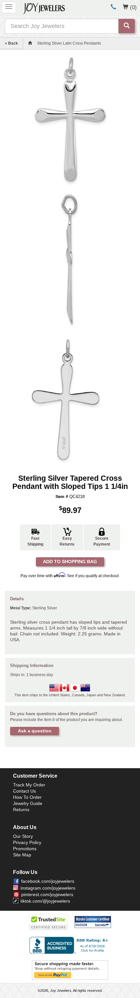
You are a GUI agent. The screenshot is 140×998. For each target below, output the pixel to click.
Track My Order (29, 784)
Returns (21, 809)
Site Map (22, 854)
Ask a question (34, 730)
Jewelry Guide (27, 803)
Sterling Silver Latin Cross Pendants (69, 43)
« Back (11, 43)
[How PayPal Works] (70, 969)
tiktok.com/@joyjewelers (45, 901)
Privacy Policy (27, 842)
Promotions (24, 848)
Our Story (23, 836)
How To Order (27, 797)
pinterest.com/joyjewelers (47, 894)
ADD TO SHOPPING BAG (70, 561)
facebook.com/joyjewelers (47, 881)
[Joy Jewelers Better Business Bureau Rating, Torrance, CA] (70, 945)
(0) (133, 7)
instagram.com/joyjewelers (48, 888)
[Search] (126, 26)
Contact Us (24, 791)
